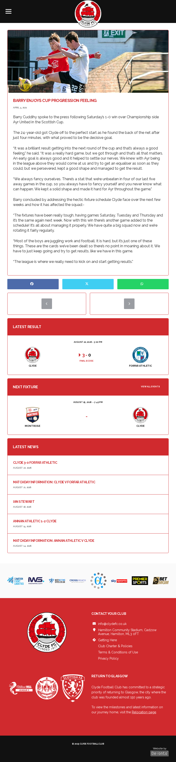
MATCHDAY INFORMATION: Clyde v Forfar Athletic (54, 482)
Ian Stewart (23, 501)
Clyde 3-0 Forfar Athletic (35, 462)
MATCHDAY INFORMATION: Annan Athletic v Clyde (53, 541)
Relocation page (144, 712)
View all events (150, 386)
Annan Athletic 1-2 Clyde (35, 521)
